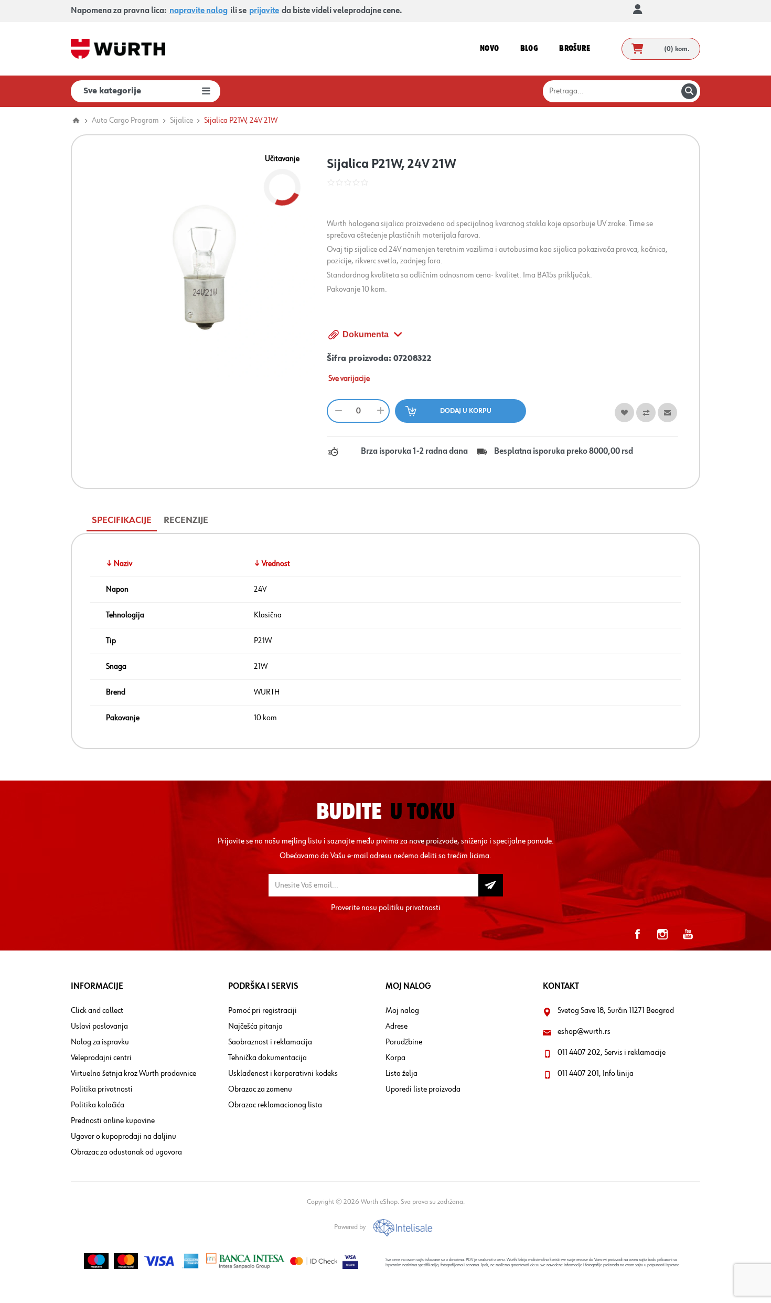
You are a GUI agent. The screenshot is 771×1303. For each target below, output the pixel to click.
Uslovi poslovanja (99, 1026)
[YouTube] (687, 934)
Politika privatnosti (102, 1089)
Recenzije (186, 520)
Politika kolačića (97, 1105)
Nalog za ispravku (100, 1042)
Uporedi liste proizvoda (423, 1089)
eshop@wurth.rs (584, 1032)
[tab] (122, 520)
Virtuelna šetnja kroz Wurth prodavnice (133, 1074)
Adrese (396, 1026)
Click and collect (97, 1011)
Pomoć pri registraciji (262, 1011)
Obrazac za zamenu (260, 1089)
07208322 (412, 359)
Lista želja (401, 1074)
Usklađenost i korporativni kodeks (283, 1074)
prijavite (264, 11)
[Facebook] (637, 934)
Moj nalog (402, 1011)
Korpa (395, 1058)
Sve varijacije (349, 379)
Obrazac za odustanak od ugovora (126, 1152)
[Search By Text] (689, 91)
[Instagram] (662, 934)
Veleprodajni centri (101, 1058)
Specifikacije (122, 520)
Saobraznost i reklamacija (270, 1042)
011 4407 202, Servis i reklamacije (612, 1053)
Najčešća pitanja (255, 1026)
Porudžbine (403, 1042)
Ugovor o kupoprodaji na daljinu (123, 1137)
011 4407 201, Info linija (596, 1074)
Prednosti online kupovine (113, 1121)
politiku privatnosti (410, 908)
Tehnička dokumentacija (267, 1058)
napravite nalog (198, 11)
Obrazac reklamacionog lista (275, 1105)
